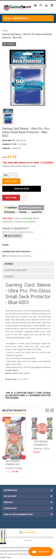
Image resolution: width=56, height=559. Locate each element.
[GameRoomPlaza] (28, 532)
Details (9, 264)
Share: (5, 245)
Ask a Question (14, 236)
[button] (3, 536)
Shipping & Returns (16, 270)
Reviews (9, 276)
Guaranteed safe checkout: (16, 251)
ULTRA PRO (16, 148)
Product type (9, 144)
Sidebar (10, 44)
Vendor (6, 148)
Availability (8, 140)
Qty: (6, 175)
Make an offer (21, 189)
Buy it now (11, 198)
